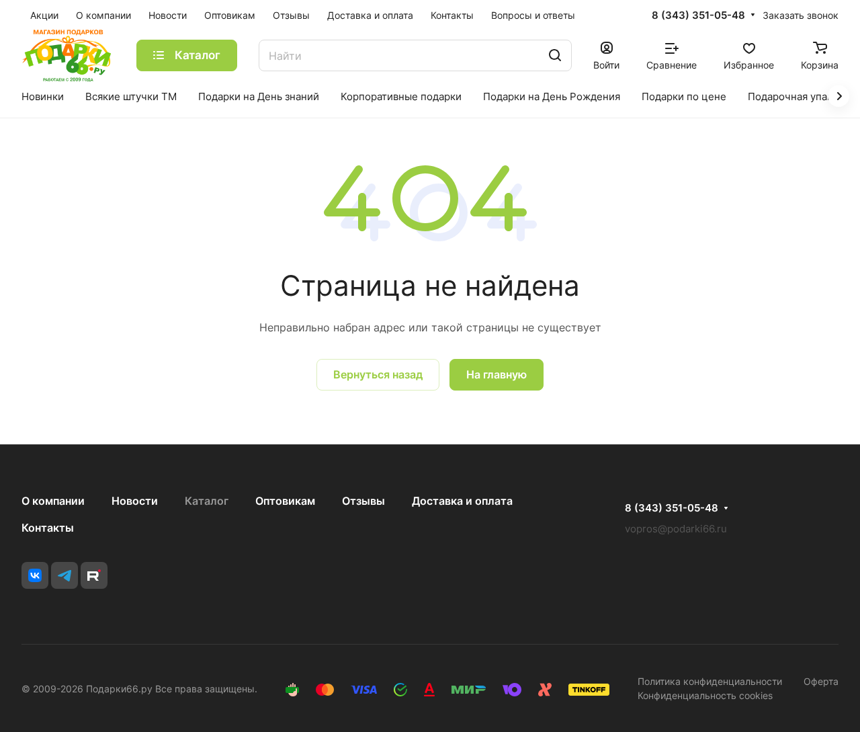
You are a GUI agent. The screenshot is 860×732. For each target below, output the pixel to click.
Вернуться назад (378, 374)
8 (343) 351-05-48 (698, 15)
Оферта (821, 681)
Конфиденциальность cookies (705, 695)
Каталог (206, 500)
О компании (53, 500)
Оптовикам (285, 500)
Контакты (48, 527)
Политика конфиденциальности (710, 681)
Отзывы (363, 500)
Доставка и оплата (462, 500)
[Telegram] (64, 575)
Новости (135, 500)
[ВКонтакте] (35, 575)
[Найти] (555, 55)
